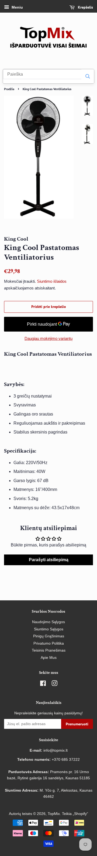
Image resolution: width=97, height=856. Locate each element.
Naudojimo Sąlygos (48, 622)
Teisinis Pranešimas (48, 650)
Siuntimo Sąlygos (48, 629)
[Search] (87, 76)
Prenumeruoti (77, 724)
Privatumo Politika (48, 643)
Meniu (17, 7)
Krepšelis (85, 7)
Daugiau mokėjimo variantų (48, 338)
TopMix (54, 814)
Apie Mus (49, 658)
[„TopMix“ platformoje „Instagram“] (54, 684)
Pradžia (9, 89)
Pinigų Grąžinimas (48, 636)
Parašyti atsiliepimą (48, 559)
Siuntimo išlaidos (52, 281)
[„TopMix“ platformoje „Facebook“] (43, 684)
